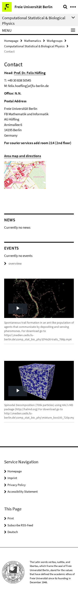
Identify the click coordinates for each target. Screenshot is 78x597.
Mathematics (32, 41)
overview (15, 263)
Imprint (12, 478)
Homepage (11, 41)
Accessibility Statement (22, 491)
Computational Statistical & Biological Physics (34, 46)
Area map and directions (22, 156)
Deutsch (12, 532)
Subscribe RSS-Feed (20, 525)
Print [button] (10, 518)
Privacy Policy (16, 485)
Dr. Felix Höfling (34, 72)
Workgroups (54, 41)
